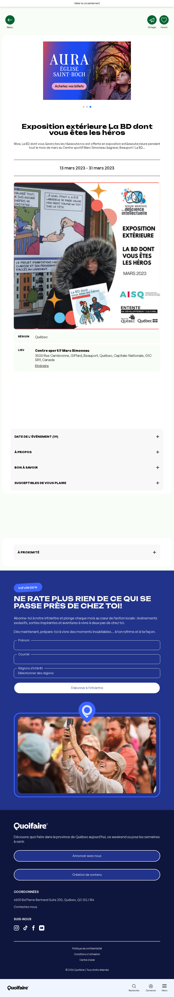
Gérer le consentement (87, 3)
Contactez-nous (25, 907)
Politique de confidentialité (87, 948)
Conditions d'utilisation (87, 954)
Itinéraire (42, 366)
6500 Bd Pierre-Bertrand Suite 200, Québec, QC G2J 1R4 (54, 900)
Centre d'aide (87, 959)
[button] (83, 107)
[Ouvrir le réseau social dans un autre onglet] (16, 928)
